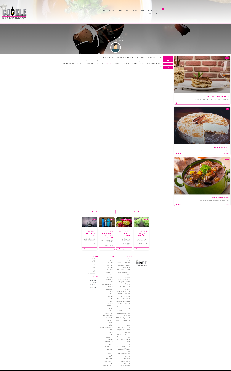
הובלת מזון (110, 339)
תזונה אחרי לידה (109, 272)
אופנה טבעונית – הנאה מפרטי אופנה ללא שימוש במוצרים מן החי (123, 336)
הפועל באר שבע (108, 63)
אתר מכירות (109, 351)
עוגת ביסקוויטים (109, 300)
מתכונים (150, 10)
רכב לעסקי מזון (109, 288)
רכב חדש (110, 291)
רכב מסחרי (110, 286)
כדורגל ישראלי (127, 358)
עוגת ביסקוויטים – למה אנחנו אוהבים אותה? (217, 96)
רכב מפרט (215, 370)
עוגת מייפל (110, 296)
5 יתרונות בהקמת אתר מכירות (123, 353)
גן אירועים (202, 370)
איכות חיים (226, 370)
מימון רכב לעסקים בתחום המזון (123, 286)
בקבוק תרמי (109, 344)
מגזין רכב (227, 370)
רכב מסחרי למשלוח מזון (107, 284)
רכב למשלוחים (109, 289)
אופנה (156, 13)
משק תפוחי (110, 307)
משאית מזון (110, 312)
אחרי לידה (110, 356)
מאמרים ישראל (214, 370)
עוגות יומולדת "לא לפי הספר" (221, 147)
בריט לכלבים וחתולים (108, 341)
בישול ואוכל (223, 370)
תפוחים (110, 259)
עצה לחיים (206, 370)
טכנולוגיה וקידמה (218, 370)
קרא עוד (179, 103)
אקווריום (208, 370)
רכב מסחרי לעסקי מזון (107, 283)
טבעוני (127, 10)
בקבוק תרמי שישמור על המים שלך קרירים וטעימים (107, 234)
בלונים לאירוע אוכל (108, 346)
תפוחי (111, 260)
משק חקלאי (110, 308)
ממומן (94, 260)
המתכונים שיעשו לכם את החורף (220, 198)
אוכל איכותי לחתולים (108, 361)
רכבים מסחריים (109, 279)
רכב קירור (110, 281)
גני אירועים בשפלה (217, 370)
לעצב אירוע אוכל (108, 329)
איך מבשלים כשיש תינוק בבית (106, 355)
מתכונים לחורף (109, 305)
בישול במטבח (109, 348)
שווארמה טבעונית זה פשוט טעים (123, 360)
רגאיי (205, 370)
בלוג (150, 13)
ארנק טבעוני (109, 353)
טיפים (142, 10)
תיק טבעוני (110, 267)
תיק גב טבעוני (109, 271)
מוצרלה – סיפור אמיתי (125, 367)
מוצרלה (110, 325)
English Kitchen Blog (91, 273)
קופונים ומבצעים (228, 370)
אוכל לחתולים (109, 360)
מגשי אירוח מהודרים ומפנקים (106, 327)
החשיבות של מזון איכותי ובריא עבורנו (124, 233)
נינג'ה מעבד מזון (109, 303)
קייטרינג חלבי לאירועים (107, 295)
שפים (111, 274)
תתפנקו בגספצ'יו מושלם (124, 365)
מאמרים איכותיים (225, 370)
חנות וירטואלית (109, 337)
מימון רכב (110, 322)
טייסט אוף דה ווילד (108, 336)
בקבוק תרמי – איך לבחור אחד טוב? (90, 233)
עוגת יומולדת (109, 298)
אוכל (111, 363)
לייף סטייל (110, 331)
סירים (111, 301)
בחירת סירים (109, 349)
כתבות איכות (220, 370)
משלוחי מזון (110, 310)
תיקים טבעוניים (109, 262)
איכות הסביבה (211, 370)
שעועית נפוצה (109, 276)
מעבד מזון (110, 319)
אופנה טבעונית (109, 358)
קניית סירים (110, 293)
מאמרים (135, 10)
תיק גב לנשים (109, 269)
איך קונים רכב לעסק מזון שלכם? (123, 301)
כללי (157, 10)
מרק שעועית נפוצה (108, 313)
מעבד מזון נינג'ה (109, 317)
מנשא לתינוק (109, 320)
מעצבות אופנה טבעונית (107, 315)
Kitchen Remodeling (107, 365)
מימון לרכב (110, 324)
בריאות (111, 343)
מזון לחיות (111, 10)
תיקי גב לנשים (109, 265)
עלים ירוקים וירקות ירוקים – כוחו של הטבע (142, 233)
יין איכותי (110, 332)
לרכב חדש (219, 370)
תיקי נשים (110, 264)
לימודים (103, 10)
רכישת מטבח (109, 277)
